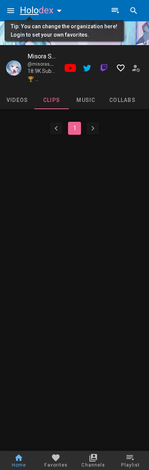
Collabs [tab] (122, 100)
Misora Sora (44, 56)
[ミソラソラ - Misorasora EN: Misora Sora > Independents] (13, 68)
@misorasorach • (47, 64)
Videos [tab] (17, 100)
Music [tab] (85, 100)
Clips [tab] (51, 100)
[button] (42, 10)
